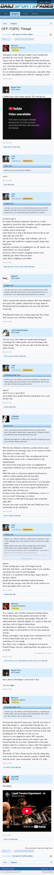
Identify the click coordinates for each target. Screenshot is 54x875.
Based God (16, 87)
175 (26, 39)
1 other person (37, 661)
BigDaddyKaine (9, 147)
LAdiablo (26, 266)
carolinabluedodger (19, 330)
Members (35, 13)
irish (13, 156)
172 (16, 39)
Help (51, 868)
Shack (6, 184)
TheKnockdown (9, 356)
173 (19, 39)
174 (22, 39)
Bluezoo (14, 46)
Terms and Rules (47, 872)
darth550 (15, 777)
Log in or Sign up (44, 2)
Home (6, 13)
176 (29, 39)
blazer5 (14, 276)
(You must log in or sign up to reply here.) (39, 848)
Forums (25, 13)
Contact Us (44, 868)
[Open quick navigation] (51, 23)
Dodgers (15, 14)
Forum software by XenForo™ (11, 872)
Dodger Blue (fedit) (7, 868)
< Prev (4, 39)
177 (32, 39)
